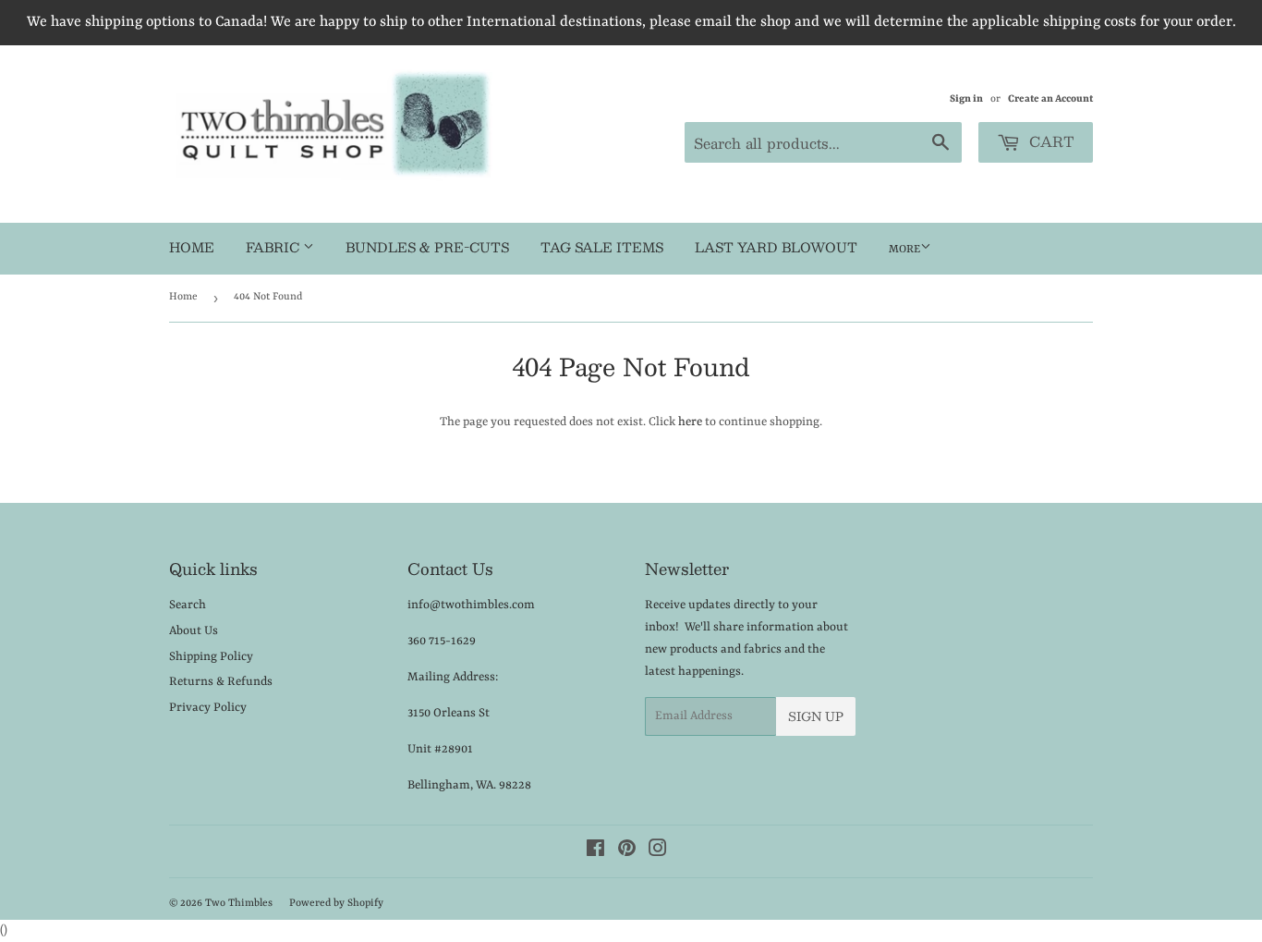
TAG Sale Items (601, 247)
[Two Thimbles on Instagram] (658, 852)
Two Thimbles (239, 904)
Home (191, 247)
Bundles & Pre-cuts (427, 247)
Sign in (966, 98)
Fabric (274, 247)
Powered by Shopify (336, 904)
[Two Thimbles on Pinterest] (627, 852)
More (904, 249)
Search (187, 605)
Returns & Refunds (221, 682)
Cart (1049, 141)
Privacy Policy (208, 708)
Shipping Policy (211, 657)
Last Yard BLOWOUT (776, 247)
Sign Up (815, 716)
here (690, 422)
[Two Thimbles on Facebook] (595, 852)
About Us (193, 631)
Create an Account (1050, 98)
